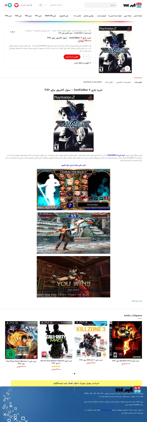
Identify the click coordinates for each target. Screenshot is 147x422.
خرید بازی (96, 90)
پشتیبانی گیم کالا (106, 410)
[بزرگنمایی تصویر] (127, 68)
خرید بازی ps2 (137, 301)
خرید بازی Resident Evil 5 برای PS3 (125, 361)
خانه (89, 30)
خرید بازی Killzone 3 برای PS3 (91, 360)
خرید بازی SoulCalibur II (116, 155)
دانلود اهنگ (73, 383)
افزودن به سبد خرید (72, 57)
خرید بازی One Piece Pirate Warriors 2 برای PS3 (21, 362)
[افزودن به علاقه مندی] (111, 330)
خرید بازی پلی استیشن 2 (42, 30)
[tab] (138, 81)
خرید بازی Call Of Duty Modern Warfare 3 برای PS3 (56, 362)
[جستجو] (41, 5)
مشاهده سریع (111, 324)
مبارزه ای (29, 30)
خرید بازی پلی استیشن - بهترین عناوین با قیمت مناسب (68, 30)
